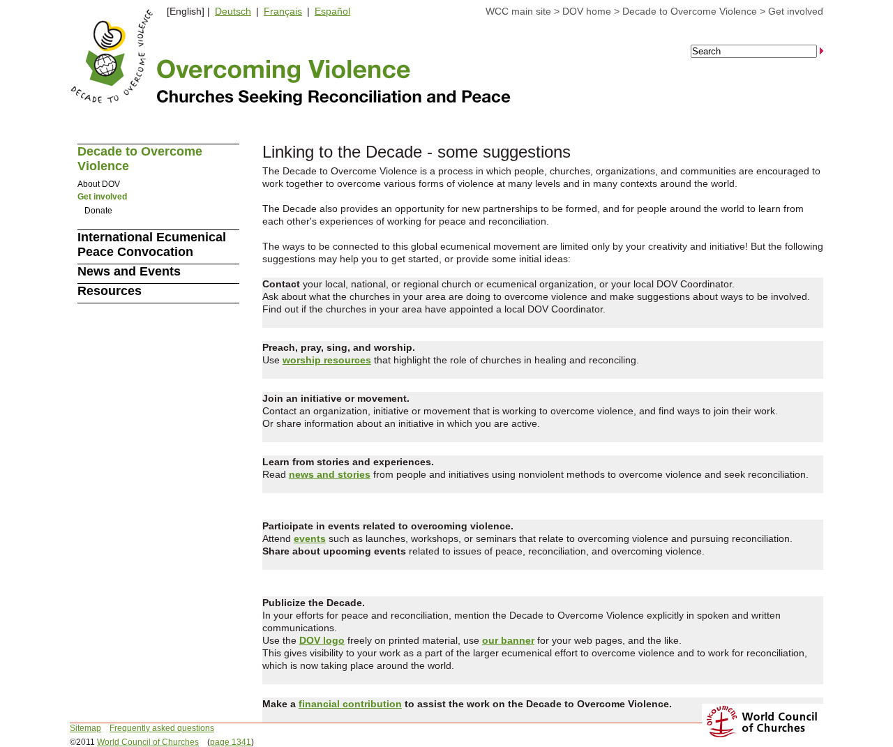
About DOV (98, 184)
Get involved (795, 11)
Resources (109, 291)
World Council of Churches (148, 742)
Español (332, 11)
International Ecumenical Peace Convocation (151, 244)
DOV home (586, 11)
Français (283, 11)
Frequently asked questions (162, 728)
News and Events (129, 271)
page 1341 (230, 742)
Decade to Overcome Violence (689, 11)
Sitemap (85, 728)
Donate (98, 211)
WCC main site (518, 11)
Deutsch (233, 11)
